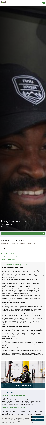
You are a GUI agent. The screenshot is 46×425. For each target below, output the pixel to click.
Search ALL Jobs (4, 251)
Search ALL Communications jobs (8, 253)
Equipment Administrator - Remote (13, 395)
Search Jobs (5, 234)
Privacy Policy (25, 419)
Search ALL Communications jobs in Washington (11, 256)
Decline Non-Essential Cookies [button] (37, 419)
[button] (35, 422)
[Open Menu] (43, 3)
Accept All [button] (37, 417)
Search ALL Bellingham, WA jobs (8, 259)
